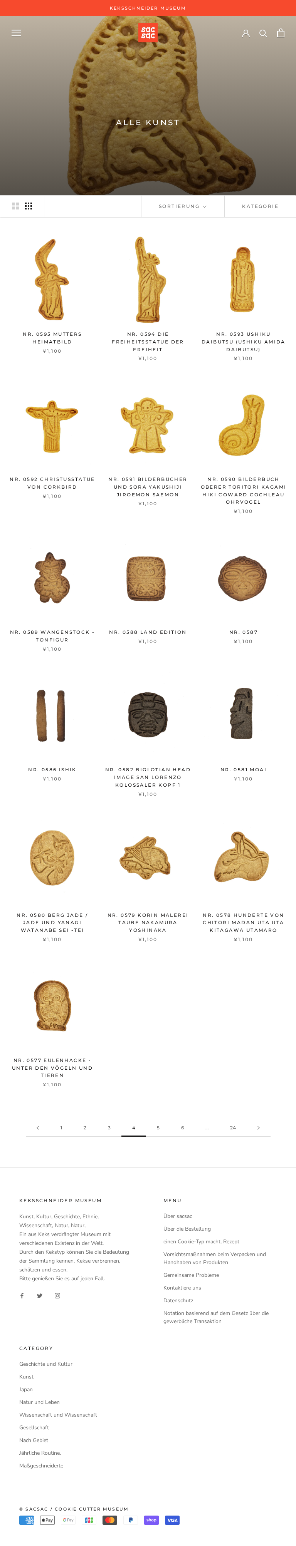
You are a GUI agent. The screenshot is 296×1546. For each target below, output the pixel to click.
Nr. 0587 (243, 632)
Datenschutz (178, 1300)
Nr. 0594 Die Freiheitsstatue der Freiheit (148, 341)
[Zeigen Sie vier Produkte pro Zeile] (28, 206)
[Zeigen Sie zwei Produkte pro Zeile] (15, 206)
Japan (26, 1389)
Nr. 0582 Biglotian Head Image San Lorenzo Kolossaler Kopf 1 (148, 777)
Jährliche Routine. (40, 1453)
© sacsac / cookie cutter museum (74, 1509)
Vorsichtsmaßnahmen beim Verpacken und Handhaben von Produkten (214, 1258)
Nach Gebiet (33, 1440)
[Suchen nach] (263, 33)
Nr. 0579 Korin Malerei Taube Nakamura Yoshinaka (148, 922)
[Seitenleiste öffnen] (16, 33)
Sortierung (180, 206)
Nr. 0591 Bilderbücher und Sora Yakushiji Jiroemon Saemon (147, 486)
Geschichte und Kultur (45, 1364)
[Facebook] (22, 1295)
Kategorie (260, 206)
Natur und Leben (39, 1402)
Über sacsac (177, 1216)
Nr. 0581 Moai (243, 769)
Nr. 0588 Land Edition (148, 632)
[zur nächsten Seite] (259, 1128)
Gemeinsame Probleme (191, 1275)
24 (233, 1128)
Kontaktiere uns (182, 1287)
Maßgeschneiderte (41, 1465)
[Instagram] (57, 1295)
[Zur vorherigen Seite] (38, 1128)
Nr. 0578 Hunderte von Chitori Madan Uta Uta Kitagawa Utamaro (243, 922)
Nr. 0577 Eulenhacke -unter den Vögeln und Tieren (52, 1068)
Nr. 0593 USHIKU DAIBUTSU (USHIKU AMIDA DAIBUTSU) (244, 341)
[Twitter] (39, 1295)
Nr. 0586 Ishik (52, 769)
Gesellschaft (34, 1427)
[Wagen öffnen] (280, 32)
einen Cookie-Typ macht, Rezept (201, 1241)
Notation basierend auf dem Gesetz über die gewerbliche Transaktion (216, 1317)
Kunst (26, 1376)
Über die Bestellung (187, 1229)
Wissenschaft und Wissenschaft (58, 1415)
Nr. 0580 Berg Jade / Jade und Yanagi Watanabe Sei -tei (52, 922)
